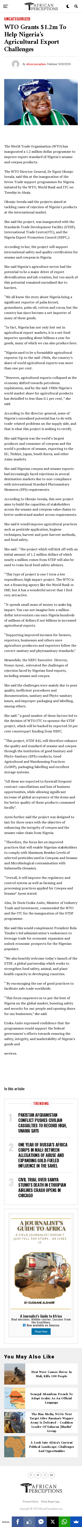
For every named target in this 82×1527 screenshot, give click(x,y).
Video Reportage (50, 1501)
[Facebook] (18, 1521)
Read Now (41, 1331)
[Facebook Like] (29, 1521)
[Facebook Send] (41, 1521)
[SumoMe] (76, 1521)
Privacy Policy (30, 1501)
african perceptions (36, 64)
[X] (53, 1521)
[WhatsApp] (64, 1521)
